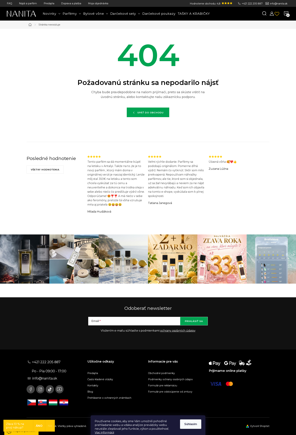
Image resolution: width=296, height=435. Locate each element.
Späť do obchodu (150, 112)
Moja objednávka (98, 3)
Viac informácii (104, 432)
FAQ (9, 3)
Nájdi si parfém (28, 3)
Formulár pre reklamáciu (162, 385)
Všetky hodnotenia (45, 169)
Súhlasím (190, 424)
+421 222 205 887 (252, 3)
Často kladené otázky (100, 379)
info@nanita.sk (278, 3)
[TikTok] (50, 389)
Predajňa (49, 3)
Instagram (40, 389)
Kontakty (92, 385)
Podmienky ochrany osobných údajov (170, 379)
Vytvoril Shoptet (259, 426)
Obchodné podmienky (161, 373)
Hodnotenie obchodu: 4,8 (205, 3)
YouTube (59, 389)
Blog (90, 391)
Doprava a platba (71, 3)
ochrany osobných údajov (177, 330)
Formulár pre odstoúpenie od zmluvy (170, 391)
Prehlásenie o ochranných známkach (109, 397)
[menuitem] (52, 14)
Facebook (31, 389)
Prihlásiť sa (194, 321)
